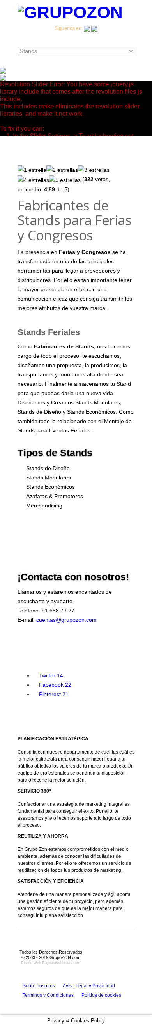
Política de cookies (101, 995)
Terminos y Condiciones (48, 995)
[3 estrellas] (94, 170)
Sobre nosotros (39, 986)
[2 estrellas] (62, 170)
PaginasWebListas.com (61, 963)
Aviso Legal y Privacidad (89, 986)
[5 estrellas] (65, 180)
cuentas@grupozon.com (66, 620)
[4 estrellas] (33, 180)
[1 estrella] (32, 170)
